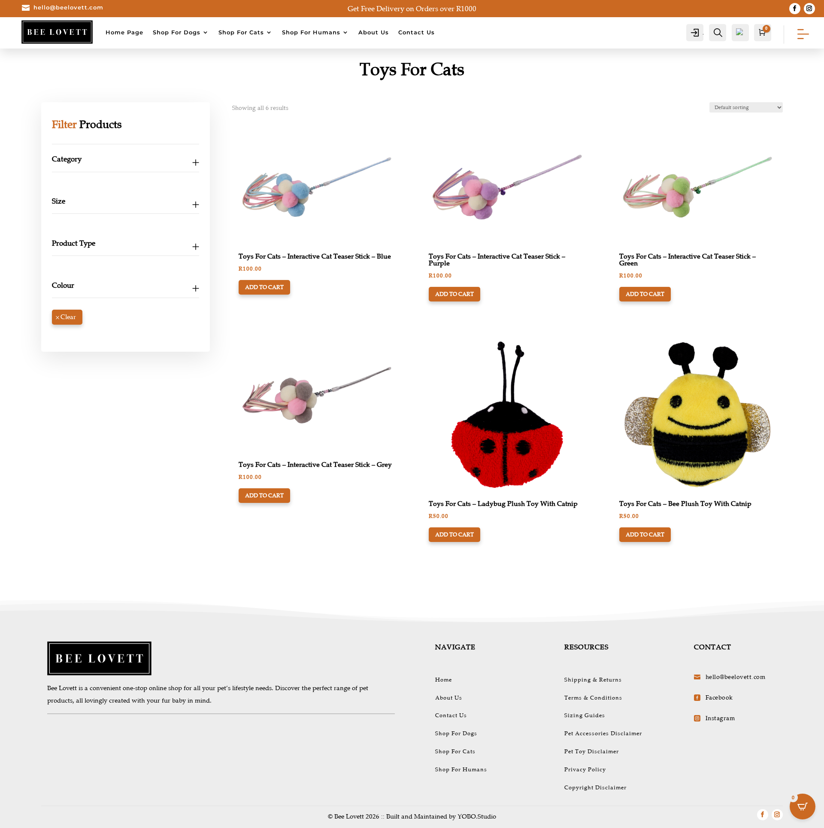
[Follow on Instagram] (809, 8)
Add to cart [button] (264, 287)
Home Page (124, 32)
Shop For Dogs (176, 32)
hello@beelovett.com (68, 7)
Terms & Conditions (593, 697)
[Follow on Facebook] (794, 8)
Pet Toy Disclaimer (591, 751)
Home (443, 679)
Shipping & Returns (593, 679)
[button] (263, 137)
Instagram (720, 718)
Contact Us (416, 32)
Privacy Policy (585, 769)
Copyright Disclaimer (595, 787)
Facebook (719, 697)
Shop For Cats (241, 32)
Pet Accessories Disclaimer (603, 733)
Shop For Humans (311, 32)
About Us (373, 32)
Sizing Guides (584, 715)
